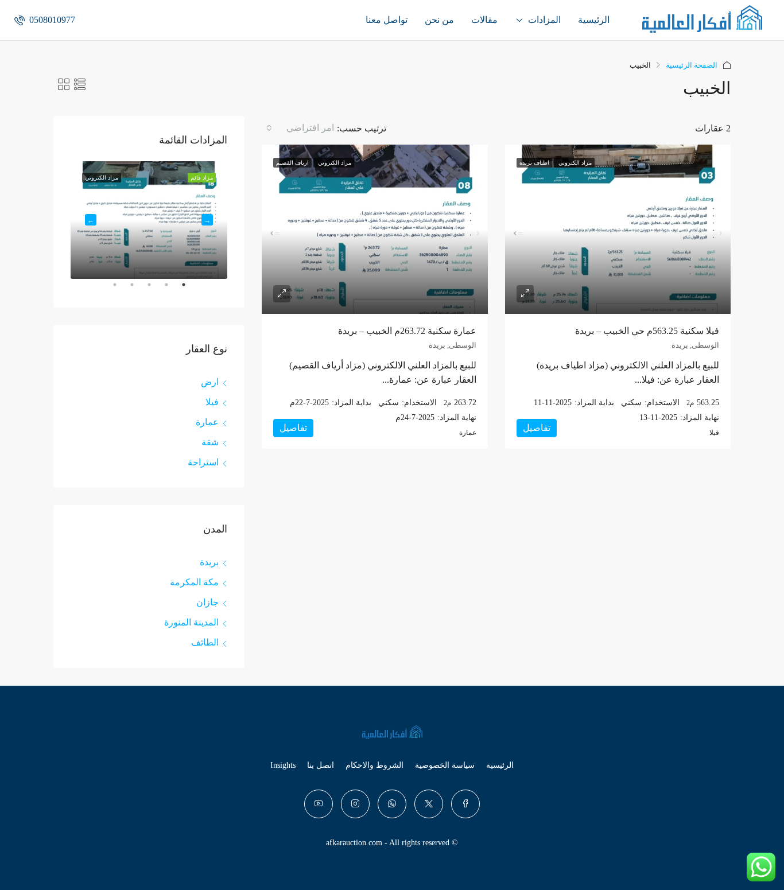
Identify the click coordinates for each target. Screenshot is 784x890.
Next (90, 220)
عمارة (207, 422)
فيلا (212, 402)
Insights (283, 765)
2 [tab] (160, 289)
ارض (210, 382)
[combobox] (299, 128)
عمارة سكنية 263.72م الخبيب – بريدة (407, 331)
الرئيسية (594, 20)
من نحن (439, 20)
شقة (210, 442)
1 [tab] (178, 289)
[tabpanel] (149, 220)
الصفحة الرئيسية (691, 65)
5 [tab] (109, 289)
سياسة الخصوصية (445, 765)
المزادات (544, 20)
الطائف (205, 642)
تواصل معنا (386, 20)
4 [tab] (126, 289)
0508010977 (51, 20)
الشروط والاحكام (374, 765)
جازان (207, 602)
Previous (207, 220)
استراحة (203, 462)
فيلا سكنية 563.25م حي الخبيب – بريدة (647, 331)
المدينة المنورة (191, 622)
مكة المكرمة (194, 582)
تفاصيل (536, 428)
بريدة (209, 562)
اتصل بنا (320, 765)
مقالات (484, 20)
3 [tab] (143, 289)
